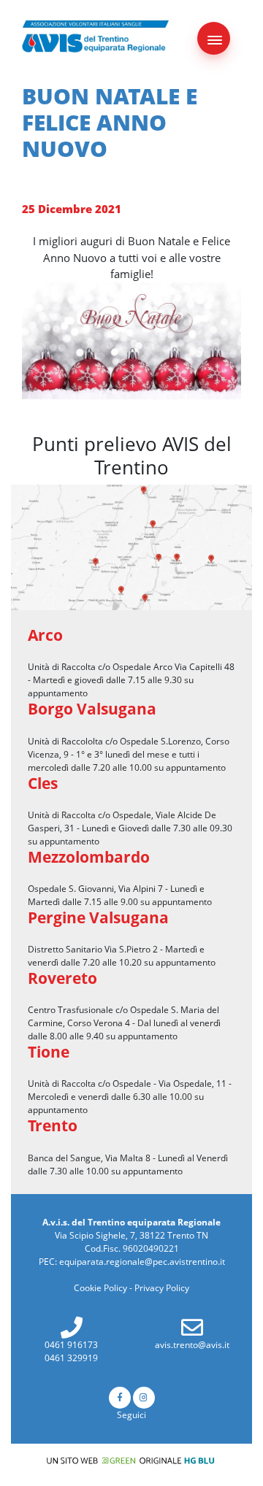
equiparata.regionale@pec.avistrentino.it (142, 1261)
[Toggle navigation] (213, 38)
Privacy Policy (161, 1288)
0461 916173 (71, 1345)
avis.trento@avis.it (192, 1345)
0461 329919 (71, 1358)
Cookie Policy (100, 1288)
